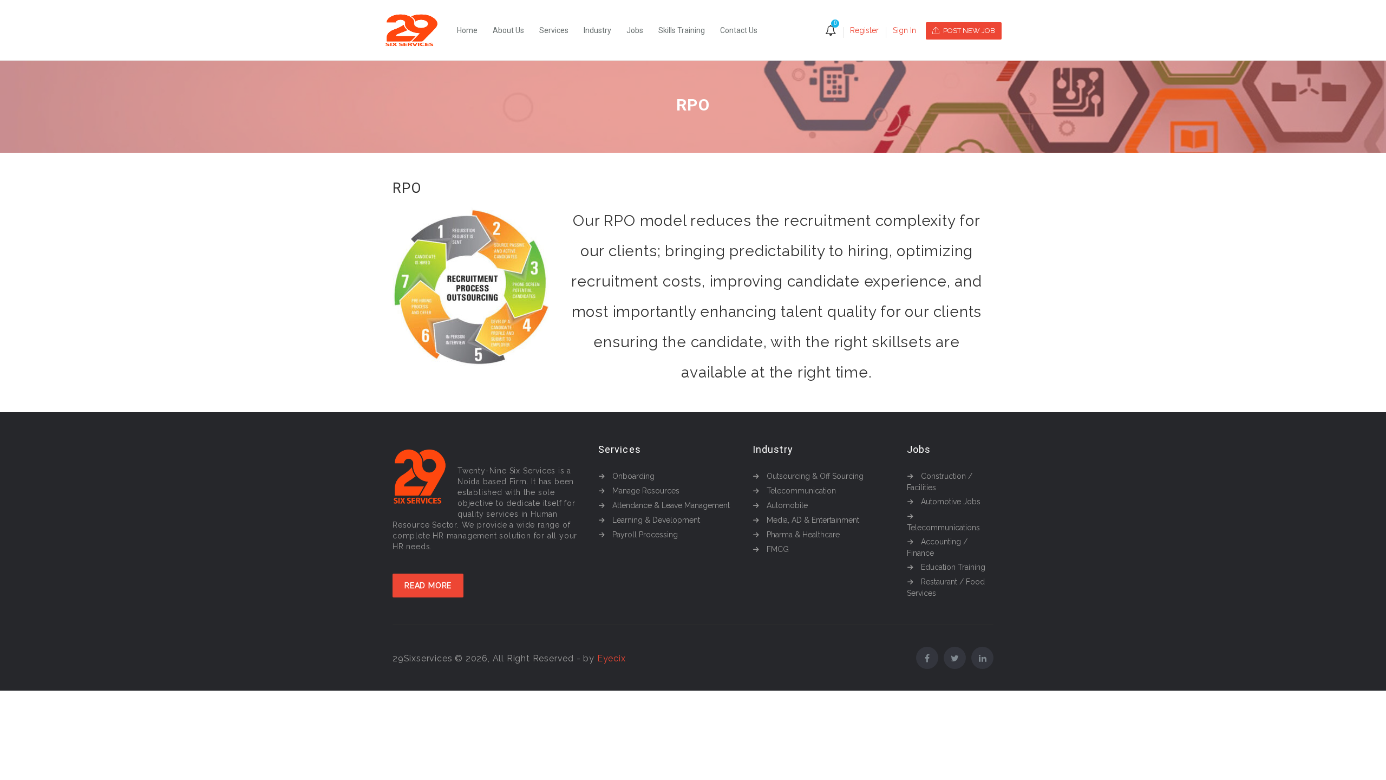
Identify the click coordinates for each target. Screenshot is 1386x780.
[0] (830, 31)
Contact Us (738, 30)
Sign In (904, 30)
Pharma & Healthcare (803, 534)
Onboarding (633, 476)
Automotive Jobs (950, 501)
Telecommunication (801, 490)
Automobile (787, 505)
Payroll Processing (645, 534)
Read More (428, 585)
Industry (597, 30)
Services (553, 30)
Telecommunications (943, 527)
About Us (508, 30)
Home (467, 30)
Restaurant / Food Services (946, 587)
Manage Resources (645, 490)
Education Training (953, 567)
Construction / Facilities (939, 482)
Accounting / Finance (937, 547)
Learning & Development (656, 520)
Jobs (634, 30)
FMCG (778, 549)
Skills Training (681, 30)
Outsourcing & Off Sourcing (815, 476)
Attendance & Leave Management (671, 505)
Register (864, 30)
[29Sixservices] (416, 30)
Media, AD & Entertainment (813, 520)
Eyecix (611, 658)
